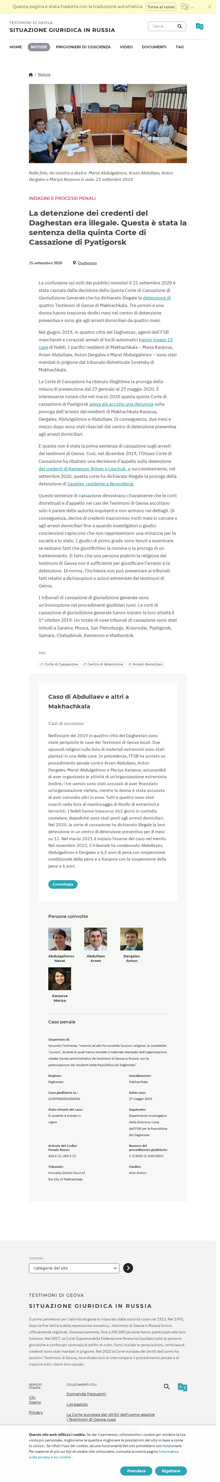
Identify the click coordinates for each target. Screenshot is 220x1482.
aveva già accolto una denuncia (121, 404)
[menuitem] (15, 47)
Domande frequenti (86, 1394)
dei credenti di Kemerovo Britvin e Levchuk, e (84, 469)
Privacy (36, 1412)
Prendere (136, 1471)
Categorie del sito (51, 1268)
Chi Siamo (35, 1400)
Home (16, 47)
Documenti (154, 47)
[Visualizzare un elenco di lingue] (187, 7)
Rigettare (171, 1471)
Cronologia (63, 884)
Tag (180, 47)
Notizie (39, 47)
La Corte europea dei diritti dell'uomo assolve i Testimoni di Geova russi (111, 1417)
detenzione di (157, 298)
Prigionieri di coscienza (83, 47)
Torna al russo (161, 6)
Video (126, 47)
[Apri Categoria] (128, 1268)
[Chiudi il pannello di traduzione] (210, 7)
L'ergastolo (77, 1404)
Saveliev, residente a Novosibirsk (100, 484)
